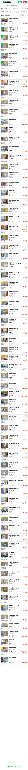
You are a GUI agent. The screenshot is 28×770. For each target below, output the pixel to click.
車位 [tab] (22, 8)
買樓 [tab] (2, 8)
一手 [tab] (14, 8)
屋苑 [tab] (18, 8)
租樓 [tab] (6, 8)
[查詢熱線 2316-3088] (19, 2)
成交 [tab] (10, 8)
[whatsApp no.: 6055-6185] (21, 2)
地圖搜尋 (11, 766)
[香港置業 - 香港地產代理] (7, 2)
